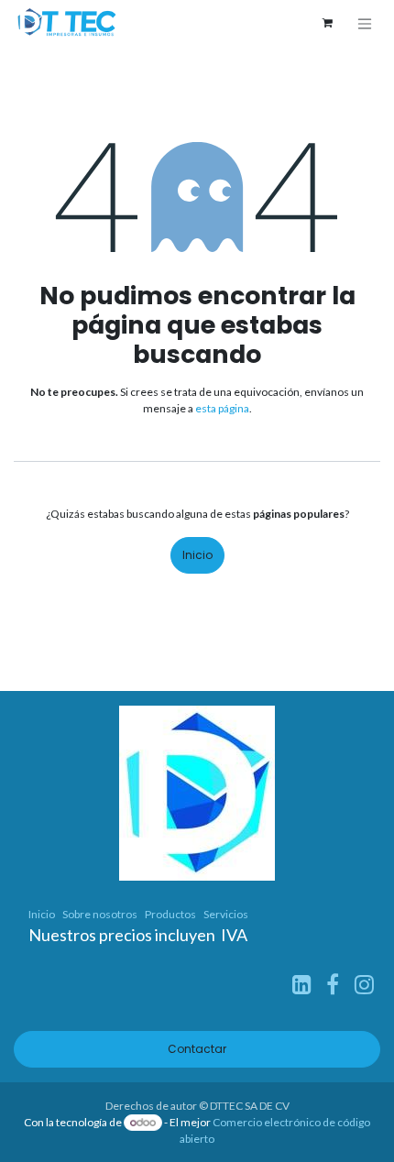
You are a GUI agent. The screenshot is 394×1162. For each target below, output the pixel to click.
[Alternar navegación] (364, 23)
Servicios (225, 914)
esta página (222, 408)
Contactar (197, 1049)
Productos (170, 914)
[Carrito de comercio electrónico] (327, 23)
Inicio (197, 555)
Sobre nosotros (99, 914)
